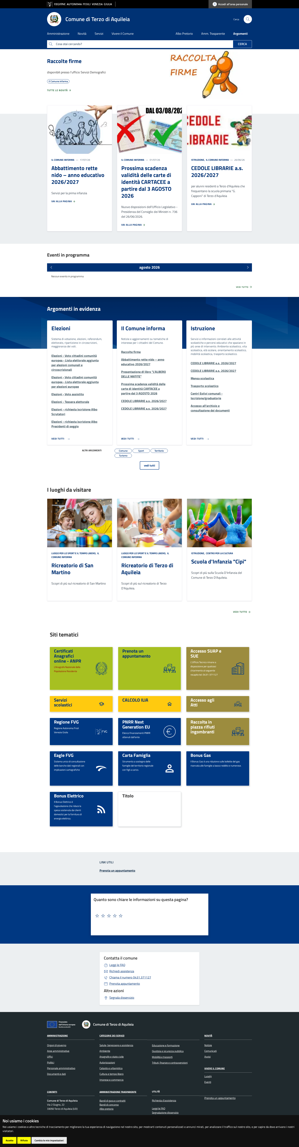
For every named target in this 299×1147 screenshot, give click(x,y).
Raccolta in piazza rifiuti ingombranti (203, 726)
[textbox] (148, 916)
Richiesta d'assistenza (164, 1100)
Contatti (52, 1091)
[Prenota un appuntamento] (169, 668)
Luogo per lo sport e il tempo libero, (74, 553)
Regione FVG (66, 721)
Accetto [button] (9, 1140)
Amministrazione (57, 1035)
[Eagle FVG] (101, 768)
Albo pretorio (106, 1109)
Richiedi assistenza (121, 971)
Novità (208, 1035)
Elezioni (60, 328)
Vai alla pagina (62, 201)
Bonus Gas (201, 755)
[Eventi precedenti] (51, 267)
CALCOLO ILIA (135, 699)
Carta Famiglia (136, 755)
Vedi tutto (242, 287)
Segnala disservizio (121, 997)
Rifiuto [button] (24, 1140)
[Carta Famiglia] (169, 768)
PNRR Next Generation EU (136, 724)
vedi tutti (149, 465)
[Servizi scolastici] (101, 703)
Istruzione (203, 328)
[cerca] (248, 19)
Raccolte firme (64, 61)
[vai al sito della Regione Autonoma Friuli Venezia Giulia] (81, 4)
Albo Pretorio (184, 33)
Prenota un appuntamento (136, 653)
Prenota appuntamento (124, 983)
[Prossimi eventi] (248, 267)
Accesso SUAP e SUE (206, 653)
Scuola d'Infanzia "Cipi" (218, 561)
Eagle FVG (64, 755)
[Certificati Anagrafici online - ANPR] (101, 668)
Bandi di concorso (109, 1105)
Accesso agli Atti (202, 702)
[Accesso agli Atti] (238, 703)
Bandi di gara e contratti (112, 1101)
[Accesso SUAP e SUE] (238, 668)
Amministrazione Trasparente (117, 1091)
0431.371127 (130, 977)
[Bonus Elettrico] (101, 809)
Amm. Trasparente (213, 33)
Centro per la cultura (219, 553)
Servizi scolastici (63, 702)
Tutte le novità (57, 90)
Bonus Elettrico (69, 795)
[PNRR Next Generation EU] (169, 731)
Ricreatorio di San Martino (72, 568)
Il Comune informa (62, 160)
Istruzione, (198, 160)
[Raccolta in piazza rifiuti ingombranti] (238, 731)
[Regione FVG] (101, 731)
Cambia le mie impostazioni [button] (49, 1140)
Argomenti (240, 33)
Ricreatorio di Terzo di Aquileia (147, 568)
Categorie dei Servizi (111, 1035)
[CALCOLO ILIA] (169, 703)
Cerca (242, 44)
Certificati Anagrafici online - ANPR (67, 655)
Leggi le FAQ (117, 965)
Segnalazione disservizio (165, 1113)
